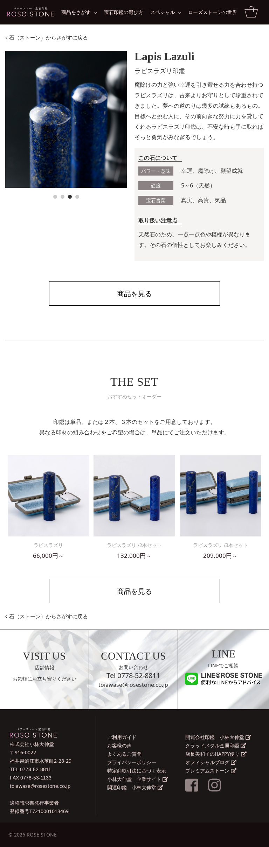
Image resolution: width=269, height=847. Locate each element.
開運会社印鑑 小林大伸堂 (215, 737)
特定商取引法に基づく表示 (136, 770)
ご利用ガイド (122, 737)
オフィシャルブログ (208, 762)
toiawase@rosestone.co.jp (133, 685)
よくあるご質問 (124, 753)
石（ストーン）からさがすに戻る (48, 37)
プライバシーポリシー (131, 762)
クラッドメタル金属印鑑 (213, 745)
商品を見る (134, 293)
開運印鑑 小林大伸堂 (132, 787)
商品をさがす (76, 12)
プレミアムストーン (208, 770)
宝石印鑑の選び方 (123, 12)
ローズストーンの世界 (212, 12)
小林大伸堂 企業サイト (135, 779)
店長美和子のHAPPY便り (213, 753)
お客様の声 (119, 745)
